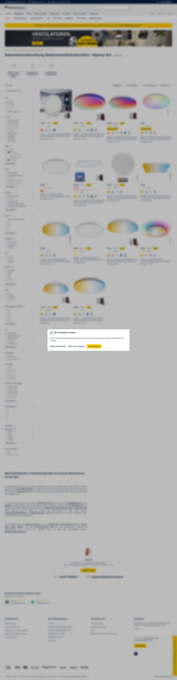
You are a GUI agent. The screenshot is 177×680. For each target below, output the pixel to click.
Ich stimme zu (94, 346)
